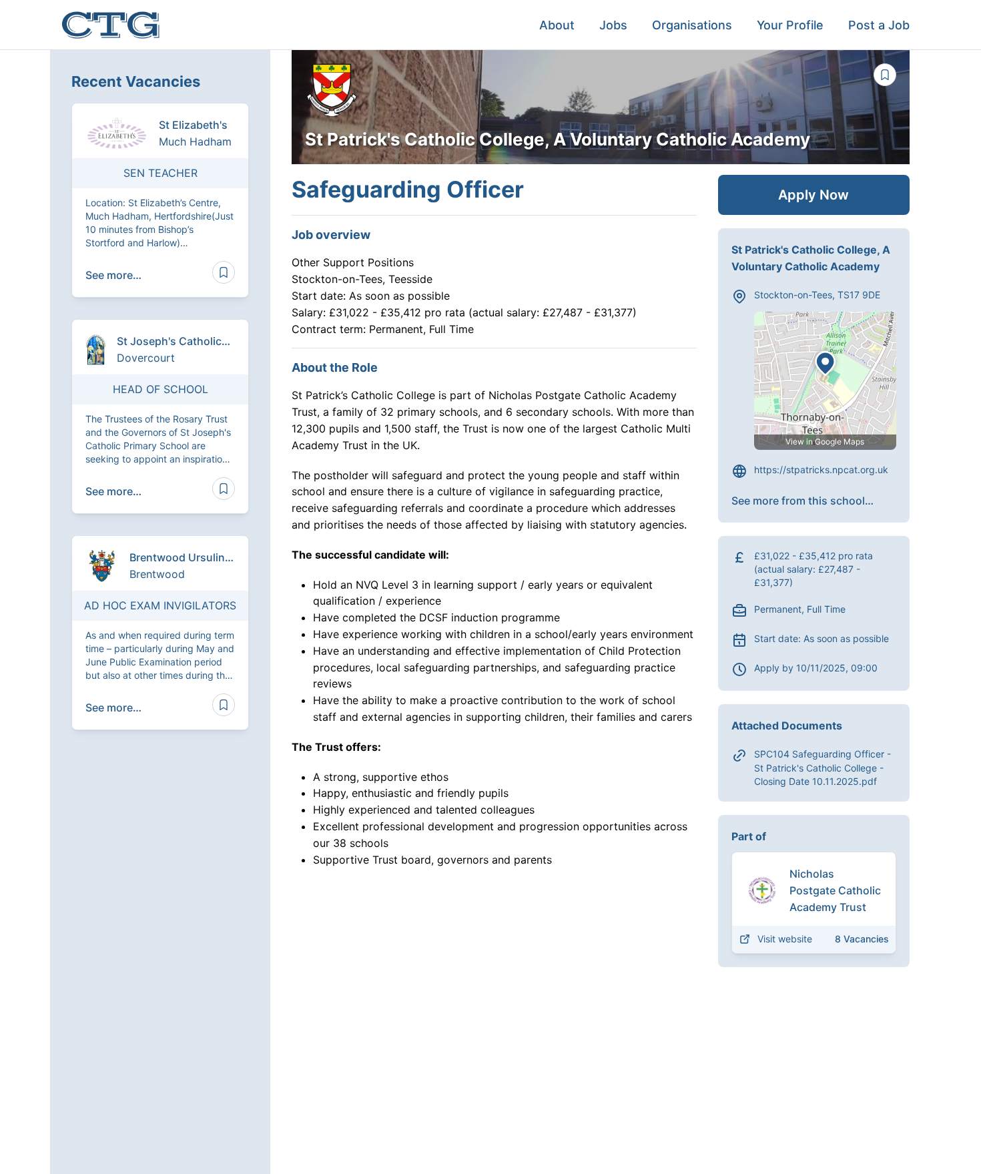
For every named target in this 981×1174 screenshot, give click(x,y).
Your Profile (790, 25)
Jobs (613, 25)
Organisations (692, 25)
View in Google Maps (824, 441)
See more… (113, 275)
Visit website (784, 938)
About (557, 25)
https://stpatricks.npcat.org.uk (821, 469)
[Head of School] (160, 416)
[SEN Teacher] (160, 200)
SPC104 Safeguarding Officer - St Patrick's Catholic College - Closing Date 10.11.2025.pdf (822, 767)
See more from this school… (802, 500)
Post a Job (879, 25)
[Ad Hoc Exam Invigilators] (160, 632)
